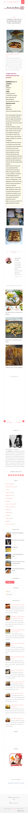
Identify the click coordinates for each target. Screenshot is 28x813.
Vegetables (8, 512)
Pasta (14, 17)
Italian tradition (8, 492)
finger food (8, 518)
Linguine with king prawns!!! (14, 367)
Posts (8, 591)
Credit (14, 799)
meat (6, 521)
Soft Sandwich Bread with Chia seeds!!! (18, 569)
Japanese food (9, 495)
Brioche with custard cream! (17, 693)
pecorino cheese (9, 524)
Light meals (8, 498)
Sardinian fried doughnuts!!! (17, 533)
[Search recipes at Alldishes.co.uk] (14, 803)
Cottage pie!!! (14, 547)
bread (6, 515)
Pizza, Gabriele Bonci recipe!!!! (18, 604)
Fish (6, 489)
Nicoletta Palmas (18, 259)
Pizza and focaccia (9, 504)
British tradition (9, 484)
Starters (7, 509)
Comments (9, 594)
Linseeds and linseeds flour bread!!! (17, 555)
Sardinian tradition (9, 507)
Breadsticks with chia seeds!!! (18, 540)
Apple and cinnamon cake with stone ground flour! (18, 562)
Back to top (21, 810)
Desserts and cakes (10, 486)
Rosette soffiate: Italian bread (17, 681)
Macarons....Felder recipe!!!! (17, 670)
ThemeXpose (13, 808)
